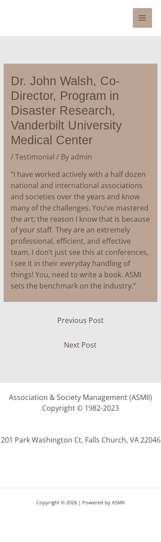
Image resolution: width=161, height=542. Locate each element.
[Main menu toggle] (142, 17)
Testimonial (35, 157)
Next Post (80, 345)
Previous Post (80, 320)
